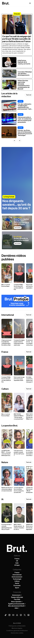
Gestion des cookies (17, 633)
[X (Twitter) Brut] (24, 615)
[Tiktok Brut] (5, 615)
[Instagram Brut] (9, 615)
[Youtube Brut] (13, 615)
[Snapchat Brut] (17, 615)
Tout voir (28, 95)
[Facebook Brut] (21, 615)
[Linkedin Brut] (28, 615)
